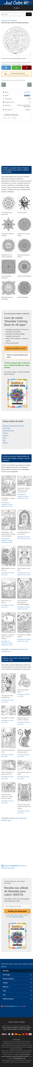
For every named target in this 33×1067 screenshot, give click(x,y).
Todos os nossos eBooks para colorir (17, 356)
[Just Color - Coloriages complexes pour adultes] (9, 1034)
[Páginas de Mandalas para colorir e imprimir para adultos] (2, 865)
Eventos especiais (8, 430)
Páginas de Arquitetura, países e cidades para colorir (7, 504)
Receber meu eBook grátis (17, 911)
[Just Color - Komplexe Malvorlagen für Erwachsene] (19, 1034)
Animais (5, 433)
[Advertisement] (16, 142)
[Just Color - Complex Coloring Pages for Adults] (4, 1034)
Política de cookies (12, 1029)
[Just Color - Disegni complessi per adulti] (12, 1034)
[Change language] (31, 2)
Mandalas (13, 20)
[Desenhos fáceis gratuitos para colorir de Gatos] (24, 747)
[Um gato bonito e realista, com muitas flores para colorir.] (8, 792)
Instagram (22, 1022)
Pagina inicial (5, 20)
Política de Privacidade (24, 1029)
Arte (4, 440)
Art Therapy (6, 428)
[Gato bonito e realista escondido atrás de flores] (8, 693)
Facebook (11, 1022)
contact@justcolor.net (19, 1058)
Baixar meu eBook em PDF (16, 348)
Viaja (4, 438)
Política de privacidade (17, 916)
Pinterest (16, 1022)
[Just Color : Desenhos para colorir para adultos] (16, 2)
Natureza (5, 435)
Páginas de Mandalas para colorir (13, 426)
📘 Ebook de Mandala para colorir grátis (13, 1006)
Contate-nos (22, 1027)
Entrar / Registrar (28, 2)
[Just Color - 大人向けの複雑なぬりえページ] (30, 1034)
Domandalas (27, 92)
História (5, 442)
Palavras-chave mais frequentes (10, 1027)
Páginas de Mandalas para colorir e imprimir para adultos (15, 170)
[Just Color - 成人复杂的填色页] (26, 1034)
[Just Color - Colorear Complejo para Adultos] (16, 1034)
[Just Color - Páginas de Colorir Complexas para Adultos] (23, 1034)
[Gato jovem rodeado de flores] (8, 747)
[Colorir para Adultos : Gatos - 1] (24, 687)
